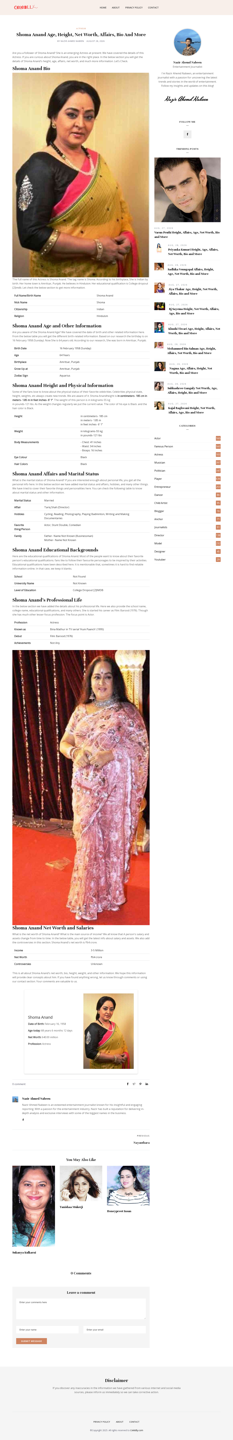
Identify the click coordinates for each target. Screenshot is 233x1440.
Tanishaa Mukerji (71, 1207)
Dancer (158, 495)
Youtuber (160, 559)
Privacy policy (102, 1422)
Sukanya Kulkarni (24, 1252)
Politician (159, 470)
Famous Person (163, 446)
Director (159, 535)
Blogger (159, 511)
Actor (157, 438)
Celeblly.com (136, 1430)
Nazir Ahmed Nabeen (36, 1098)
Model (158, 543)
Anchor (158, 519)
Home (103, 7)
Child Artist (160, 503)
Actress (81, 28)
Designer (159, 551)
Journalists (160, 527)
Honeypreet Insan (119, 1211)
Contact (153, 7)
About (116, 7)
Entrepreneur (162, 487)
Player (158, 478)
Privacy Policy (133, 7)
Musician (159, 462)
